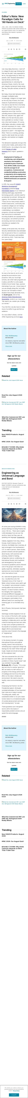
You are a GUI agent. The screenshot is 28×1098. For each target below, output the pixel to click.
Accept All (14, 1094)
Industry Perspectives (8, 468)
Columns (4, 12)
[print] (25, 49)
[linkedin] (11, 49)
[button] (3, 4)
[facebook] (8, 49)
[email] (19, 49)
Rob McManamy (14, 37)
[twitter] (14, 49)
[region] (14, 1091)
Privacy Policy (16, 1090)
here (20, 317)
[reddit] (16, 49)
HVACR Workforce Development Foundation (11, 186)
